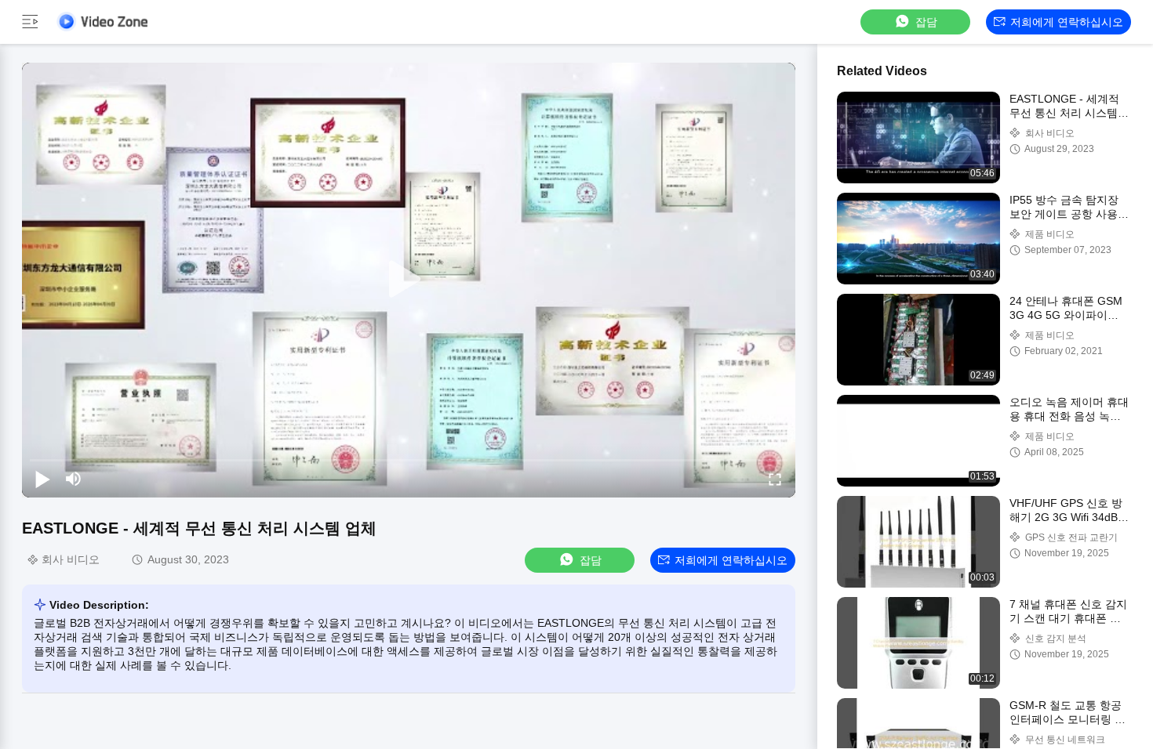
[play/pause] (42, 478)
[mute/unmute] (73, 478)
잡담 (926, 22)
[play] (408, 279)
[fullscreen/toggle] (775, 478)
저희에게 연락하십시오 (1066, 22)
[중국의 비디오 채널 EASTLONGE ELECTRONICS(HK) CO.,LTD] (101, 21)
